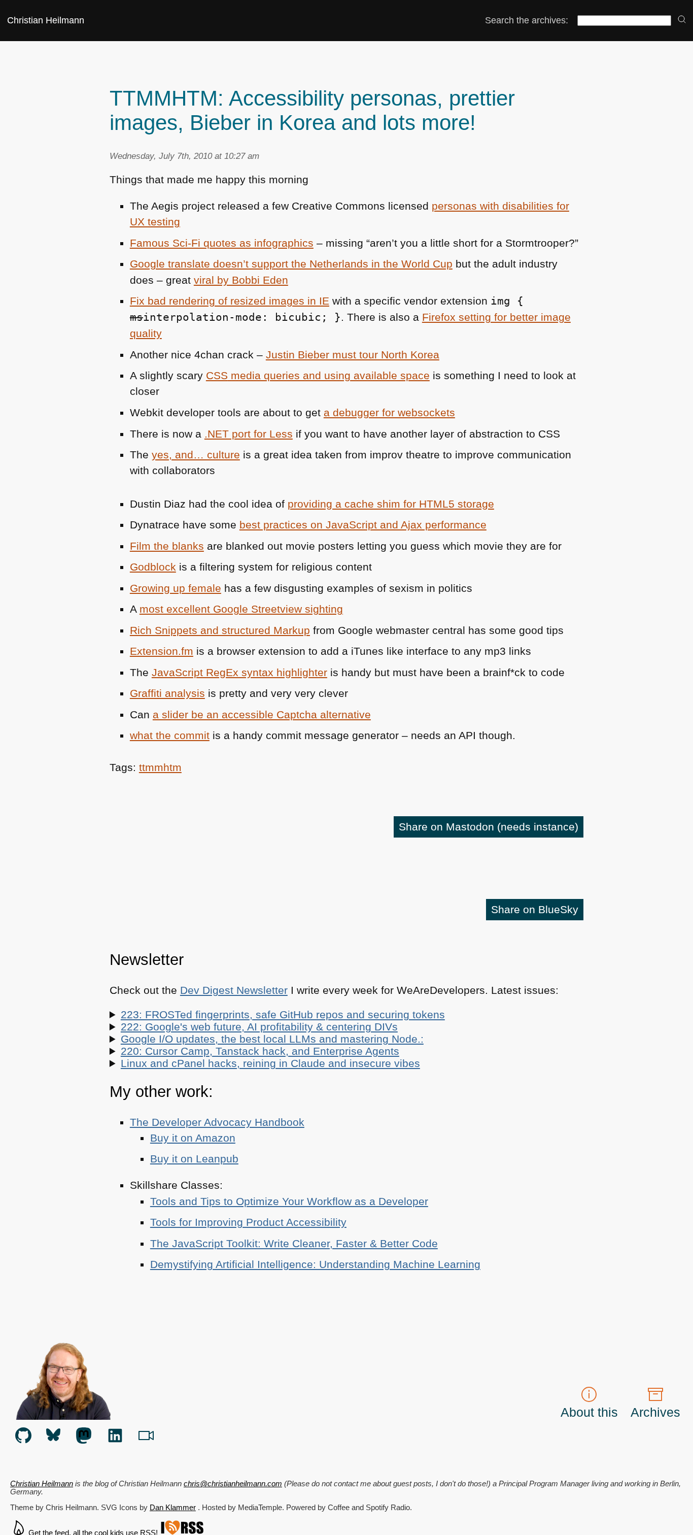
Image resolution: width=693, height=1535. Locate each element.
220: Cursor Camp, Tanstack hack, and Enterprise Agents (260, 1051)
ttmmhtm (160, 767)
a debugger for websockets (389, 412)
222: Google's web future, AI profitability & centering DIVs (259, 1026)
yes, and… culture (196, 454)
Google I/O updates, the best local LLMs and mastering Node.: (272, 1039)
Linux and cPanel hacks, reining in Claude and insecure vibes (270, 1063)
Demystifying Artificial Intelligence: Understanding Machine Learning (315, 1264)
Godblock (153, 567)
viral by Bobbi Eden (241, 280)
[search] (682, 20)
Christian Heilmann (45, 20)
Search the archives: (526, 20)
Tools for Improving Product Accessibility (248, 1222)
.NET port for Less (248, 434)
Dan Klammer (173, 1508)
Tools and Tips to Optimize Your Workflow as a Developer (289, 1201)
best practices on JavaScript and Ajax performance (363, 524)
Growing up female (175, 588)
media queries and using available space (318, 375)
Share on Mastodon (488, 826)
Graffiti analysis (167, 693)
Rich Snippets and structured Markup (220, 630)
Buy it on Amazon (192, 1138)
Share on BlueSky (534, 909)
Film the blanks (167, 546)
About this (589, 1412)
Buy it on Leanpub (194, 1158)
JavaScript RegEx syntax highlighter (239, 672)
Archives (655, 1412)
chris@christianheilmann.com (233, 1484)
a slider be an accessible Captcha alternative (262, 714)
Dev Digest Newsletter (234, 990)
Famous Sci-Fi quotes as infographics (222, 243)
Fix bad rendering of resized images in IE (229, 301)
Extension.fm (161, 651)
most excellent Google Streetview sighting (241, 609)
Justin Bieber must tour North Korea (352, 354)
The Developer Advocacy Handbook (217, 1122)
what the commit (170, 735)
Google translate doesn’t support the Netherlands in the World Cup (291, 264)
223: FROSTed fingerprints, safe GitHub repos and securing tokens (283, 1014)
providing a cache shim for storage (391, 504)
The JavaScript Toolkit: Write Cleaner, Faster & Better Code (294, 1243)
